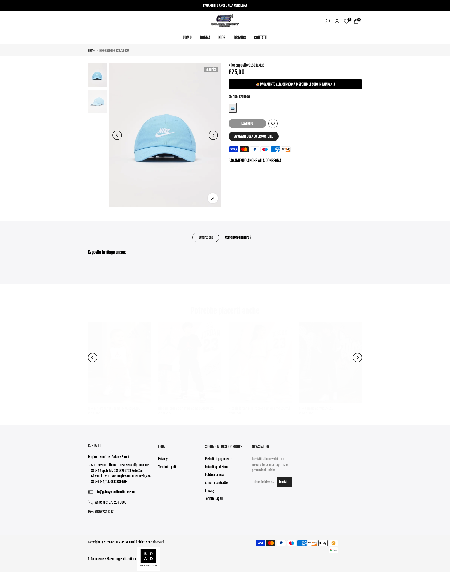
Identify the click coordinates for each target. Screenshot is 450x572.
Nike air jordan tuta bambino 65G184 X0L (114, 408)
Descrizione (206, 237)
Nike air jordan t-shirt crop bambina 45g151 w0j (259, 408)
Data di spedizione (216, 467)
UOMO (187, 37)
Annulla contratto (216, 483)
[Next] (213, 135)
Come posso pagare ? (238, 237)
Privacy (163, 459)
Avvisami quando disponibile (253, 136)
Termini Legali (167, 467)
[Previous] (117, 135)
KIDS (221, 37)
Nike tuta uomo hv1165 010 (316, 408)
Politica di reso (214, 475)
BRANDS (240, 37)
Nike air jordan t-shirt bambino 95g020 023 (186, 408)
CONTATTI (261, 37)
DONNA (205, 37)
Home (91, 50)
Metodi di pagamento (218, 459)
